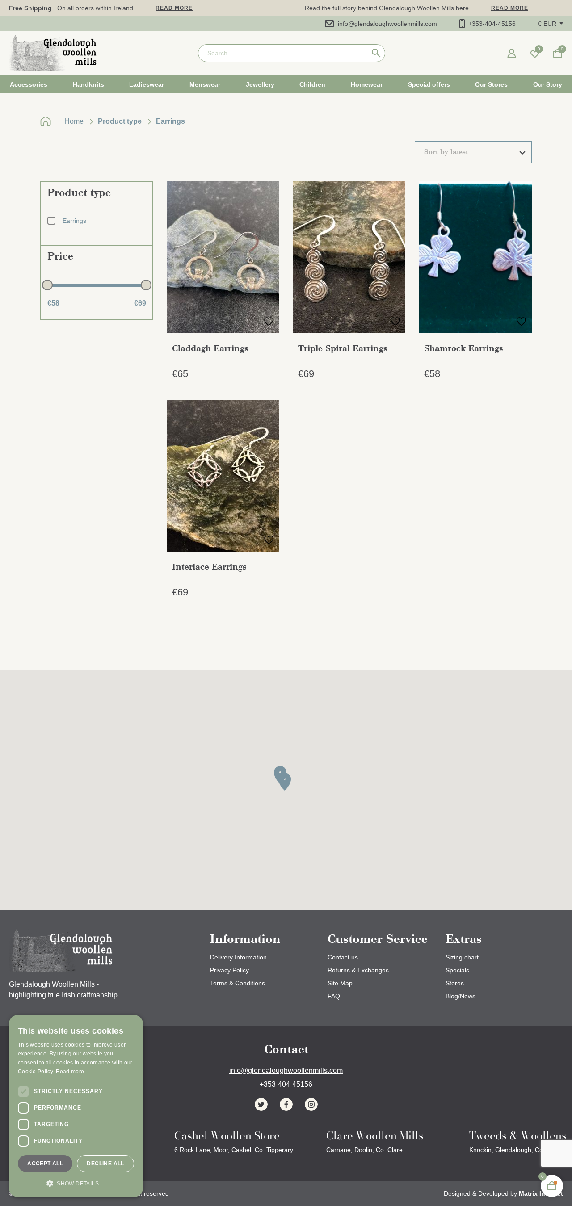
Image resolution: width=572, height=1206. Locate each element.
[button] (550, 23)
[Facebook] (286, 1104)
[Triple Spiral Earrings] (349, 257)
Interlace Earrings (209, 567)
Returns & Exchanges (358, 970)
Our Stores (491, 84)
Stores (455, 983)
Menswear (204, 84)
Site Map (340, 983)
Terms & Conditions (237, 983)
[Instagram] (311, 1104)
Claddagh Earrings (210, 348)
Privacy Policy (229, 970)
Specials (457, 970)
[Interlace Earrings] (223, 476)
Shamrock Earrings (463, 348)
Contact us (343, 957)
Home (74, 121)
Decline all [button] (105, 1163)
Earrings (74, 220)
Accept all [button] (45, 1163)
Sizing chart (462, 957)
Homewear (367, 84)
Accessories (28, 84)
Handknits (88, 84)
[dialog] (76, 1106)
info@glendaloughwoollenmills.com (387, 23)
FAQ (334, 996)
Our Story (547, 84)
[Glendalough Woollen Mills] (53, 53)
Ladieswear (146, 84)
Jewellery (260, 84)
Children (312, 84)
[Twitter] (261, 1104)
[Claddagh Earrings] (223, 257)
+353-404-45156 (492, 23)
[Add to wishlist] (268, 321)
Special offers (429, 84)
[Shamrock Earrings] (475, 257)
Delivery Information (238, 957)
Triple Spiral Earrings (342, 348)
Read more (174, 8)
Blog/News (460, 996)
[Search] (376, 53)
